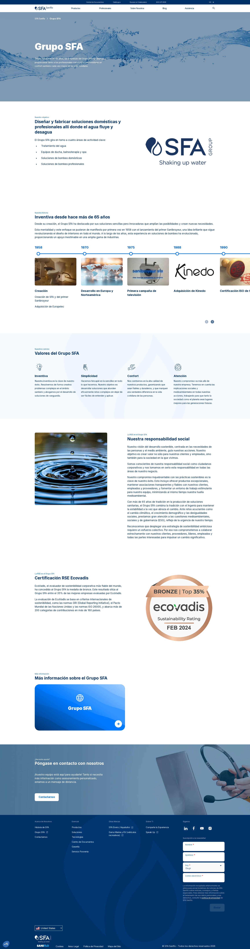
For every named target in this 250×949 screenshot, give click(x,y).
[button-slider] (212, 322)
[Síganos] (186, 828)
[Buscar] (213, 8)
